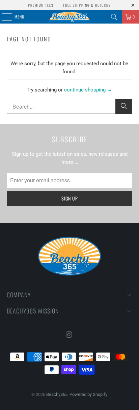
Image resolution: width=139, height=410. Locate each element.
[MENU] (3, 17)
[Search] (114, 17)
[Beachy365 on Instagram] (69, 335)
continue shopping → (88, 90)
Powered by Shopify (88, 394)
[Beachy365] (69, 17)
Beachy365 (56, 394)
